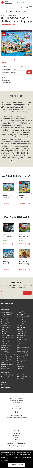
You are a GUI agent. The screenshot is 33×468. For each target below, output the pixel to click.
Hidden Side (6, 359)
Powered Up (22, 335)
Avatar (4, 320)
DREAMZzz (5, 345)
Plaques (21, 375)
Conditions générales (16, 446)
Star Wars (22, 353)
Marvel (21, 318)
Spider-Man (22, 351)
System (21, 357)
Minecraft (21, 322)
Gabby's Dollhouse (8, 355)
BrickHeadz (5, 328)
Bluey (4, 324)
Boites (18, 12)
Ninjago (21, 330)
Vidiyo (20, 367)
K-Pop (20, 312)
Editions (5, 349)
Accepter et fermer (16, 465)
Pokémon (21, 333)
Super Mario (22, 355)
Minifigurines (7, 375)
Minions (20, 324)
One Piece (21, 331)
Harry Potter (6, 357)
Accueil (16, 431)
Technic (21, 359)
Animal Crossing (7, 312)
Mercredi (21, 320)
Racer (20, 337)
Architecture (6, 314)
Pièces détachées (24, 377)
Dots (4, 343)
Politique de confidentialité (16, 444)
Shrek (20, 341)
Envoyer (27, 293)
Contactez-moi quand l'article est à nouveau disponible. (15, 68)
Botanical (5, 326)
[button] (22, 2)
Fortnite (5, 351)
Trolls (20, 365)
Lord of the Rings (23, 316)
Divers (20, 379)
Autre (4, 318)
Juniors (4, 367)
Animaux (5, 377)
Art (3, 316)
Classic (5, 333)
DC (3, 339)
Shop (16, 437)
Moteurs (5, 379)
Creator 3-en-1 (7, 335)
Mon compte (16, 435)
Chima (4, 330)
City (4, 331)
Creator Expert (7, 337)
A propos (16, 439)
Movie (20, 326)
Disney (5, 341)
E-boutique (10, 12)
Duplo (4, 347)
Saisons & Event (23, 339)
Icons (4, 361)
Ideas (4, 363)
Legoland (21, 314)
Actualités (16, 433)
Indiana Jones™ (7, 365)
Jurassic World (7, 368)
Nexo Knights (22, 328)
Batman (5, 322)
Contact (16, 442)
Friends (24, 12)
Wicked (20, 368)
